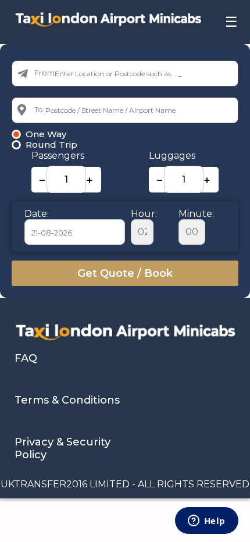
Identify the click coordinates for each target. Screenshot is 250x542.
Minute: (196, 213)
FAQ (26, 358)
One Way (46, 134)
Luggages (172, 155)
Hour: (144, 213)
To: (39, 109)
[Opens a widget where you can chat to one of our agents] (206, 521)
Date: (36, 213)
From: (45, 72)
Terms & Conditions (67, 400)
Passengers (57, 155)
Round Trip (51, 145)
